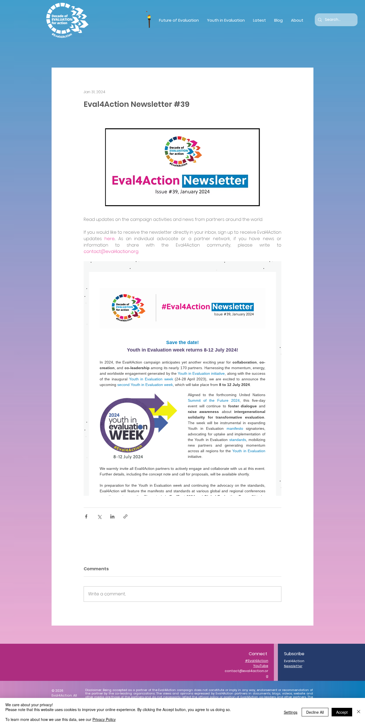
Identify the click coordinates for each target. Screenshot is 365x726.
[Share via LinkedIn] (112, 516)
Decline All (315, 712)
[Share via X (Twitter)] (99, 516)
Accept (342, 712)
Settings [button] (290, 712)
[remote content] (182, 378)
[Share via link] (125, 516)
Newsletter (293, 666)
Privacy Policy (104, 719)
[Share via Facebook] (86, 516)
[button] (179, 20)
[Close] (358, 712)
